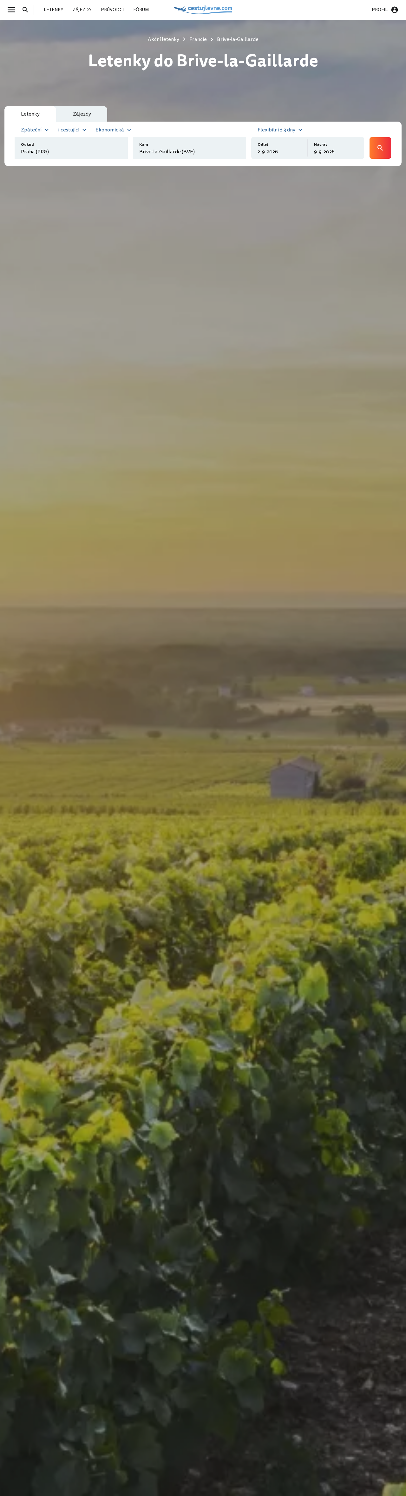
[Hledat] (27, 10)
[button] (36, 129)
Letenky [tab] (30, 114)
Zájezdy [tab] (82, 114)
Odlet (263, 144)
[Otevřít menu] (13, 10)
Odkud (27, 144)
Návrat (320, 144)
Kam (143, 144)
